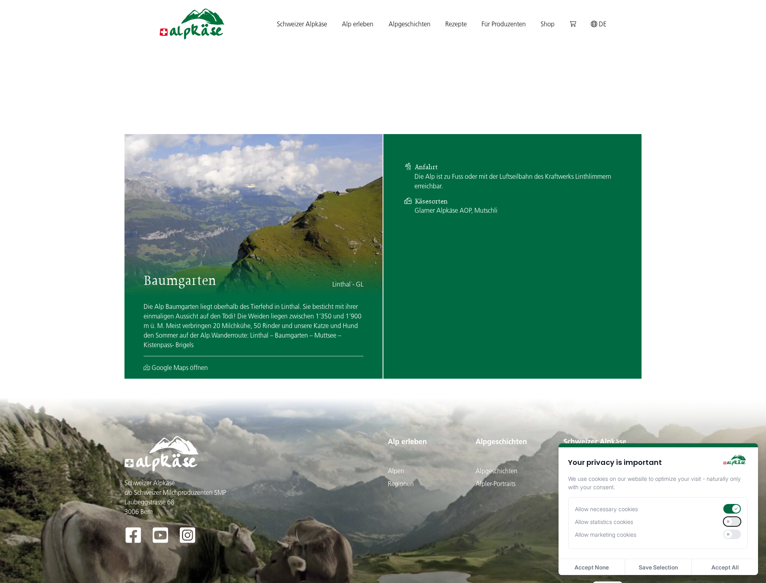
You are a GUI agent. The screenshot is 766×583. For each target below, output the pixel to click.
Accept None (591, 567)
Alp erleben (407, 441)
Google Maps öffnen (179, 368)
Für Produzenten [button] (504, 24)
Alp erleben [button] (357, 24)
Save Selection (658, 567)
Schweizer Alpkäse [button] (302, 24)
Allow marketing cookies (605, 534)
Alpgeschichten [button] (409, 24)
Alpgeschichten (501, 441)
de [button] (601, 24)
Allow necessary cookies (606, 509)
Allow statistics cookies (604, 521)
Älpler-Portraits (495, 484)
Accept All (725, 567)
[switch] (732, 509)
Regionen (401, 484)
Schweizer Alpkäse (594, 441)
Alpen (396, 471)
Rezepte (456, 24)
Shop (548, 24)
